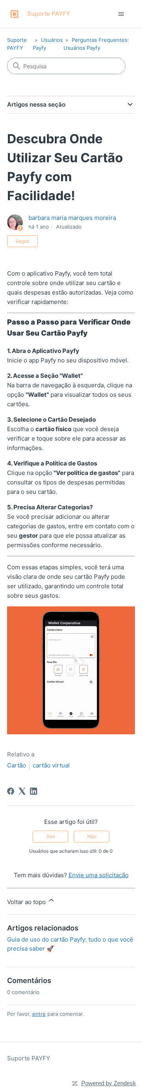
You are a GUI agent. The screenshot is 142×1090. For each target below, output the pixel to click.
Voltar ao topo (27, 902)
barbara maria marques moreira (72, 217)
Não (91, 836)
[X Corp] (22, 791)
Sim (51, 836)
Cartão (16, 765)
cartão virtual (51, 765)
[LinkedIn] (33, 791)
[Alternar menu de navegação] (121, 14)
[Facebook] (10, 791)
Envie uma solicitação (99, 875)
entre (39, 1014)
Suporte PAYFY (28, 1058)
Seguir (22, 241)
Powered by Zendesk (108, 1083)
